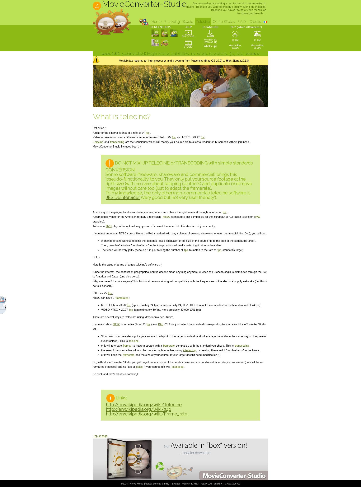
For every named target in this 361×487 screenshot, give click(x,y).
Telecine (98, 142)
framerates (122, 297)
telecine (134, 340)
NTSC (166, 216)
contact (176, 483)
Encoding (172, 21)
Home (156, 21)
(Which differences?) (249, 27)
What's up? (210, 46)
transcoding (117, 142)
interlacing (189, 350)
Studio (188, 21)
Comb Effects (224, 21)
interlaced (177, 366)
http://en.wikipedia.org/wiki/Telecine (144, 404)
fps (148, 132)
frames (127, 345)
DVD (109, 226)
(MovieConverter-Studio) (156, 483)
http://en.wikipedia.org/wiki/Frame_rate (146, 413)
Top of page (100, 435)
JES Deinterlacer (123, 197)
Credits (255, 21)
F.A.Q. (242, 21)
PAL (257, 216)
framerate (169, 345)
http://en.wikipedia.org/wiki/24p (138, 409)
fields (139, 366)
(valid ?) (218, 483)
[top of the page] (180, 459)
